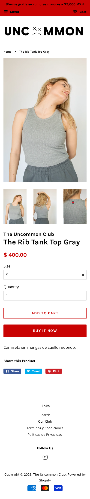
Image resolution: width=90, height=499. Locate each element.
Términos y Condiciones (45, 428)
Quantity (11, 286)
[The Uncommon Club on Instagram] (45, 458)
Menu (14, 11)
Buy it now (45, 330)
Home (7, 51)
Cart (83, 12)
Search (45, 415)
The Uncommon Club (49, 474)
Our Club (45, 421)
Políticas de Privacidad (45, 434)
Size (7, 266)
